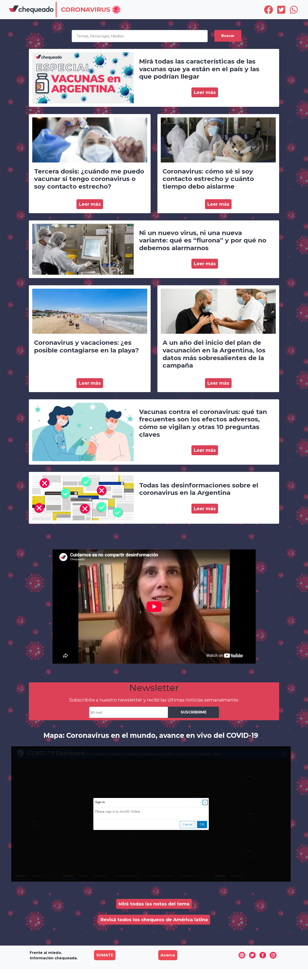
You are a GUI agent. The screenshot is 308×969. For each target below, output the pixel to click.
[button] (91, 10)
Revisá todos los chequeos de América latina (154, 919)
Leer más (205, 92)
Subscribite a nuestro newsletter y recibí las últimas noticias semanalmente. (154, 700)
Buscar (227, 36)
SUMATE (104, 955)
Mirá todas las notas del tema (154, 904)
